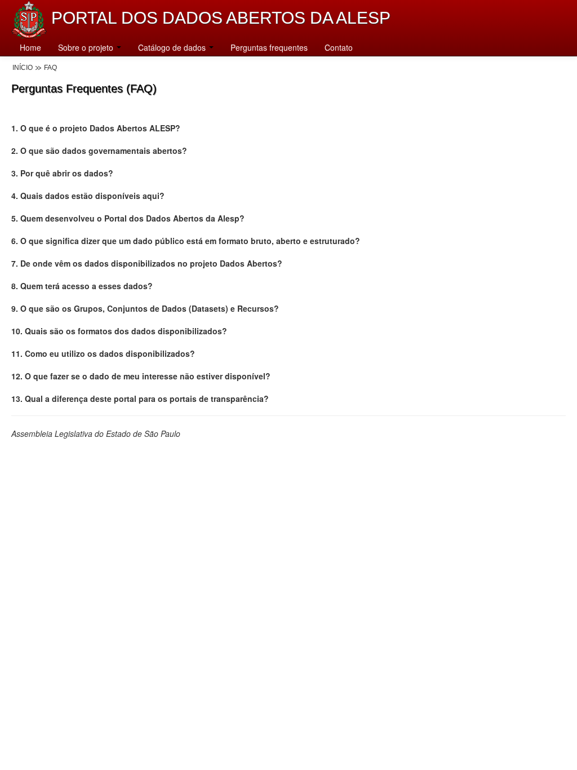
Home (30, 47)
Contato (339, 47)
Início (22, 68)
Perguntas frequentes (269, 47)
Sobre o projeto (87, 47)
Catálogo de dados (173, 47)
